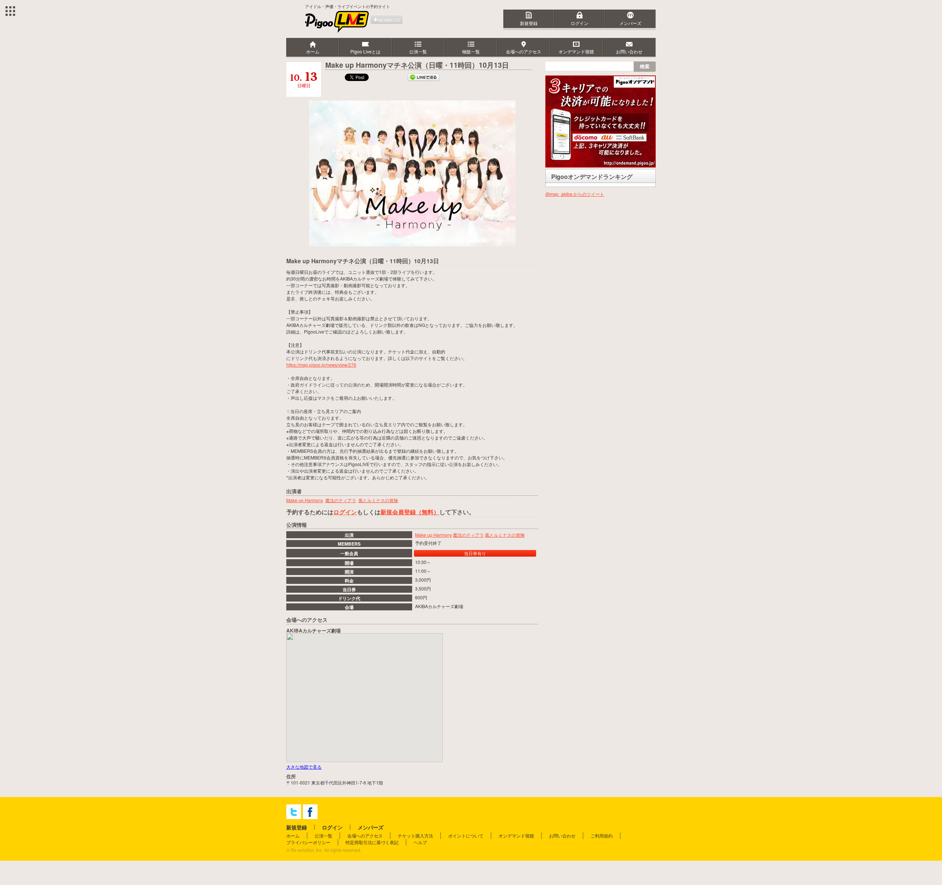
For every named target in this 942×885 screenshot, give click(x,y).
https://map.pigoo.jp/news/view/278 (321, 365)
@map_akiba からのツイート (574, 194)
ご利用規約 (602, 835)
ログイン (579, 23)
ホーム (293, 835)
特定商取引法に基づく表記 (372, 842)
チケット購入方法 (415, 835)
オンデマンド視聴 (516, 835)
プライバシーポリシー (308, 842)
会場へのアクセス (365, 835)
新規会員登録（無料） (409, 512)
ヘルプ (420, 842)
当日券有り (475, 553)
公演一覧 (323, 835)
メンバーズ (630, 23)
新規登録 (529, 23)
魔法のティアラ (468, 535)
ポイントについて (466, 835)
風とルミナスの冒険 (505, 535)
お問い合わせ (562, 835)
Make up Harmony (433, 535)
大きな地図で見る (304, 767)
